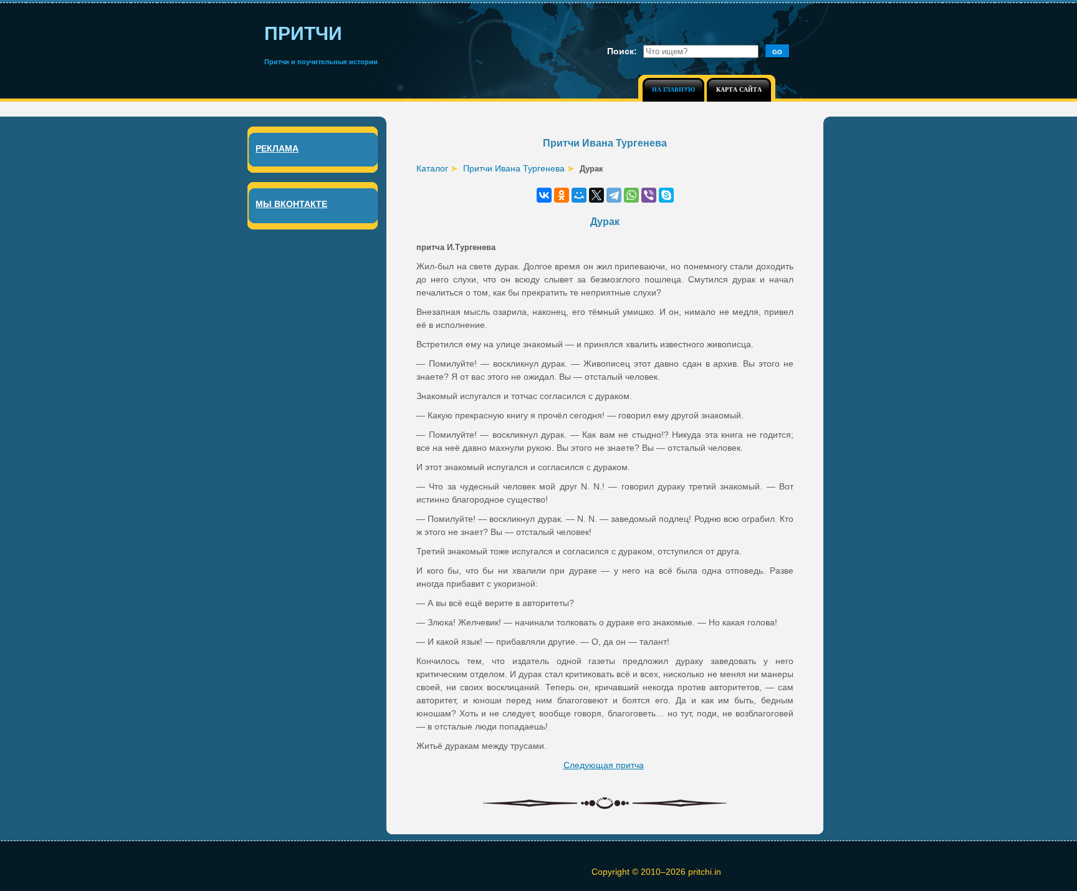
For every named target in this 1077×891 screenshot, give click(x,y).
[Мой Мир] (579, 195)
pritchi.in (704, 872)
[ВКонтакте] (544, 195)
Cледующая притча (603, 765)
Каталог (432, 168)
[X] (596, 195)
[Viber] (648, 195)
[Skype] (666, 195)
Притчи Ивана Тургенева (514, 168)
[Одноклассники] (561, 195)
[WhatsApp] (631, 195)
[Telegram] (613, 195)
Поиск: (622, 51)
